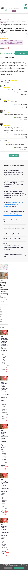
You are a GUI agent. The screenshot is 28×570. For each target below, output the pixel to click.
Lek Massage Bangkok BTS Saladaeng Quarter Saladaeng (13, 204)
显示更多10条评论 (14, 155)
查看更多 (20, 565)
